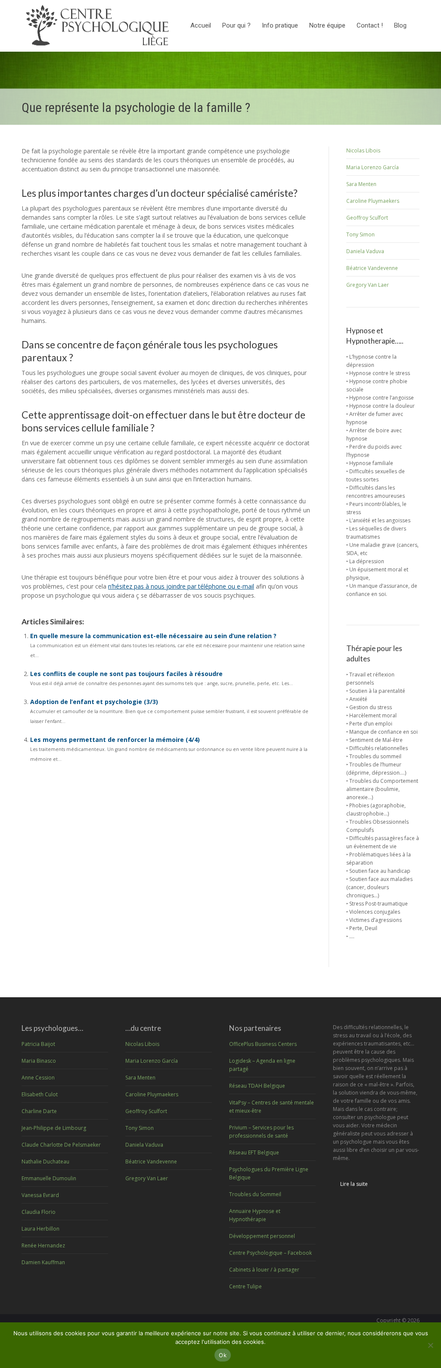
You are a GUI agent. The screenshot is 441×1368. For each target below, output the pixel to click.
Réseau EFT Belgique (254, 1152)
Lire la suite (354, 1184)
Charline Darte (39, 1111)
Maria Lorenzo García (372, 167)
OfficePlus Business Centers (263, 1044)
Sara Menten (361, 184)
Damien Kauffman (43, 1262)
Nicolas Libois (363, 150)
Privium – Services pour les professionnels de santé (261, 1131)
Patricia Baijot (38, 1044)
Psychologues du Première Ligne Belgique (268, 1173)
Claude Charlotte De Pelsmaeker (61, 1144)
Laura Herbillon (40, 1228)
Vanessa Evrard (40, 1195)
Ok (223, 1355)
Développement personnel (262, 1236)
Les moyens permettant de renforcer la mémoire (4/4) (115, 739)
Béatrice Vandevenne (372, 268)
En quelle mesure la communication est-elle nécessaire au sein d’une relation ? (153, 636)
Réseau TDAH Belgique (257, 1085)
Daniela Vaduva (365, 251)
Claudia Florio (39, 1212)
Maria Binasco (39, 1060)
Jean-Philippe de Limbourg (54, 1128)
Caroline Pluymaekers (372, 201)
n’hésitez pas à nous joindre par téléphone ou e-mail (181, 586)
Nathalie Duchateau (45, 1161)
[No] (430, 1345)
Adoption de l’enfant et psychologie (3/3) (94, 702)
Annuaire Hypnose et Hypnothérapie (254, 1215)
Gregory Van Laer (367, 284)
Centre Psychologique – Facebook (270, 1252)
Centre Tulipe (245, 1286)
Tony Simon (360, 234)
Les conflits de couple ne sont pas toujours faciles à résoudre (126, 674)
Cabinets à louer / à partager (264, 1269)
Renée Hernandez (43, 1245)
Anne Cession (38, 1077)
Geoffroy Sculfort (367, 217)
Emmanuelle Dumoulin (49, 1178)
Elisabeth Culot (40, 1094)
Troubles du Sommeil (255, 1194)
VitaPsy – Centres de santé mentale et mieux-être (271, 1106)
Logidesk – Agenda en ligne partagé (262, 1065)
